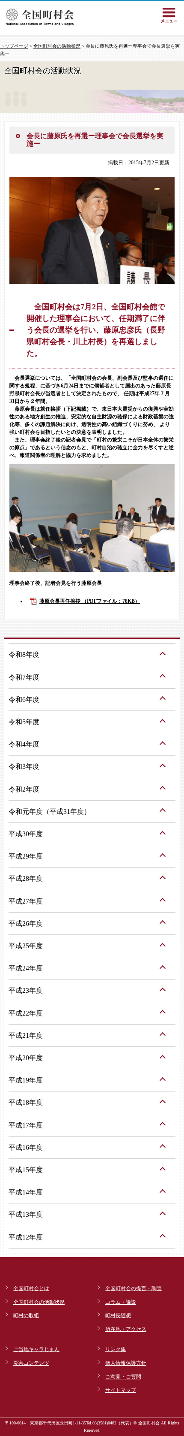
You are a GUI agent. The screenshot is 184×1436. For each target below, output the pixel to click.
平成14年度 (26, 1192)
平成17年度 (26, 1125)
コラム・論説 (120, 1302)
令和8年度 (24, 654)
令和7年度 (24, 677)
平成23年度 (26, 990)
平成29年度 (26, 856)
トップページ (14, 45)
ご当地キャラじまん (36, 1349)
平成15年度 (26, 1169)
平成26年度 (26, 923)
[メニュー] (169, 15)
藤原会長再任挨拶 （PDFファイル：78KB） (89, 601)
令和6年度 (24, 699)
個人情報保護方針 (125, 1363)
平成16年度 (26, 1147)
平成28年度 (26, 878)
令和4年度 (24, 744)
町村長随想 (118, 1315)
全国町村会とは (31, 1288)
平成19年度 (26, 1080)
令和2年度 (24, 789)
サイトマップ (120, 1390)
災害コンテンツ (31, 1363)
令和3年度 (24, 766)
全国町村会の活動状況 (56, 45)
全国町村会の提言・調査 (133, 1288)
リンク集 (115, 1349)
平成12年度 (26, 1237)
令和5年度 (24, 722)
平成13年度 (26, 1214)
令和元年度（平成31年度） (50, 811)
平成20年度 (26, 1057)
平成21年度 (26, 1035)
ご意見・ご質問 (123, 1377)
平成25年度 (26, 945)
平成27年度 (26, 901)
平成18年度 (26, 1102)
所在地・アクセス (125, 1329)
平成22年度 (26, 1013)
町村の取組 (26, 1315)
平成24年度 (26, 968)
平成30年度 (26, 833)
